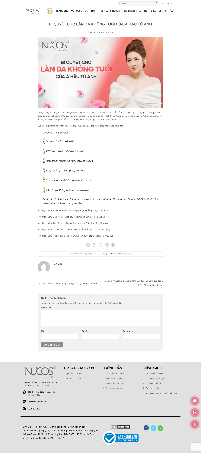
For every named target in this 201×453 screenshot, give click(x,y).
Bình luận (46, 307)
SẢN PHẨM (90, 11)
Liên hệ (162, 11)
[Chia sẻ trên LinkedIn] (113, 245)
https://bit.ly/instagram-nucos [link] (76, 161)
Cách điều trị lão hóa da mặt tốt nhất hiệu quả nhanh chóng (81, 229)
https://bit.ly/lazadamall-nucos (73, 180)
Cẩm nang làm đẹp (99, 254)
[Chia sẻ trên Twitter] (94, 245)
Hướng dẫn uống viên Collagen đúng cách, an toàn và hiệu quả (83, 235)
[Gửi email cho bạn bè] (100, 245)
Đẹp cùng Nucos (110, 11)
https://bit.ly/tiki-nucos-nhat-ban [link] (70, 190)
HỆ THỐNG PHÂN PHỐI (136, 11)
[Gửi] (156, 3)
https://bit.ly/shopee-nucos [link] (71, 170)
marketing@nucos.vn (37, 401)
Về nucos (76, 11)
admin (110, 32)
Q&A (153, 11)
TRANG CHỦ (62, 11)
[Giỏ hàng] (172, 11)
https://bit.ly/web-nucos (70, 151)
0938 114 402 (34, 409)
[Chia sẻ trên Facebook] (88, 245)
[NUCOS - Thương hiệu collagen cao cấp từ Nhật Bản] (33, 11)
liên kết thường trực (123, 254)
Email (84, 331)
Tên (42, 331)
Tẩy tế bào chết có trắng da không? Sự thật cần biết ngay (80, 223)
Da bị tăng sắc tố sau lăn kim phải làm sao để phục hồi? (79, 216)
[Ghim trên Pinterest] (107, 245)
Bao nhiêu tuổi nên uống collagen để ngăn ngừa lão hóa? (80, 210)
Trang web (128, 331)
